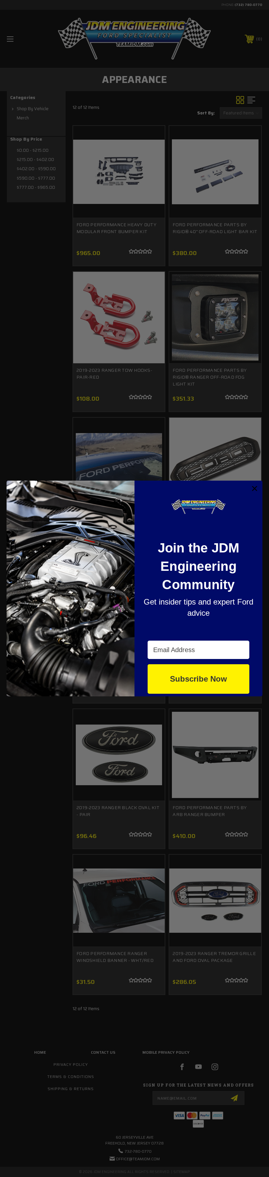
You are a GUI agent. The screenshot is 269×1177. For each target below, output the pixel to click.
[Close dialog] (254, 488)
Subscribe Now (198, 678)
